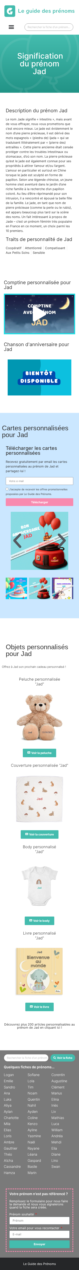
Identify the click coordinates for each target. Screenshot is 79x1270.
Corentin (58, 1075)
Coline (33, 1118)
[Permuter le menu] (11, 27)
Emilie (8, 1081)
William (57, 1130)
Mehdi (56, 1142)
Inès (54, 1105)
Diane (55, 1154)
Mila (7, 1124)
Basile (32, 1167)
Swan (55, 1167)
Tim (30, 1087)
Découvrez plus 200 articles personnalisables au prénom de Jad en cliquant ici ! (39, 1025)
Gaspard (34, 1161)
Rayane (33, 1148)
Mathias (57, 1118)
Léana (32, 1154)
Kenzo (33, 1124)
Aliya (8, 1105)
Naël (31, 1142)
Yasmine (34, 1136)
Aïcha (8, 1161)
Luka (7, 1099)
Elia (54, 1148)
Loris (8, 1136)
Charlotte (11, 1118)
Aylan (8, 1112)
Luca (55, 1124)
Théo (8, 1154)
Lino (54, 1161)
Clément (57, 1087)
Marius (56, 1093)
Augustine (59, 1081)
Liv (53, 1112)
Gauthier (10, 1148)
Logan (9, 1075)
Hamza (9, 1173)
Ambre (9, 1142)
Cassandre (12, 1167)
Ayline (32, 1130)
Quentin (34, 1099)
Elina (55, 1099)
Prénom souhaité (22, 1214)
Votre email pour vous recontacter (34, 1228)
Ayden (33, 1112)
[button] (39, 314)
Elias (7, 1130)
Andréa (57, 1136)
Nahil (32, 1105)
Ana (7, 1093)
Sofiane (34, 1075)
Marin (32, 1173)
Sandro (9, 1087)
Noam (32, 1093)
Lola (31, 1081)
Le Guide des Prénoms (39, 1264)
